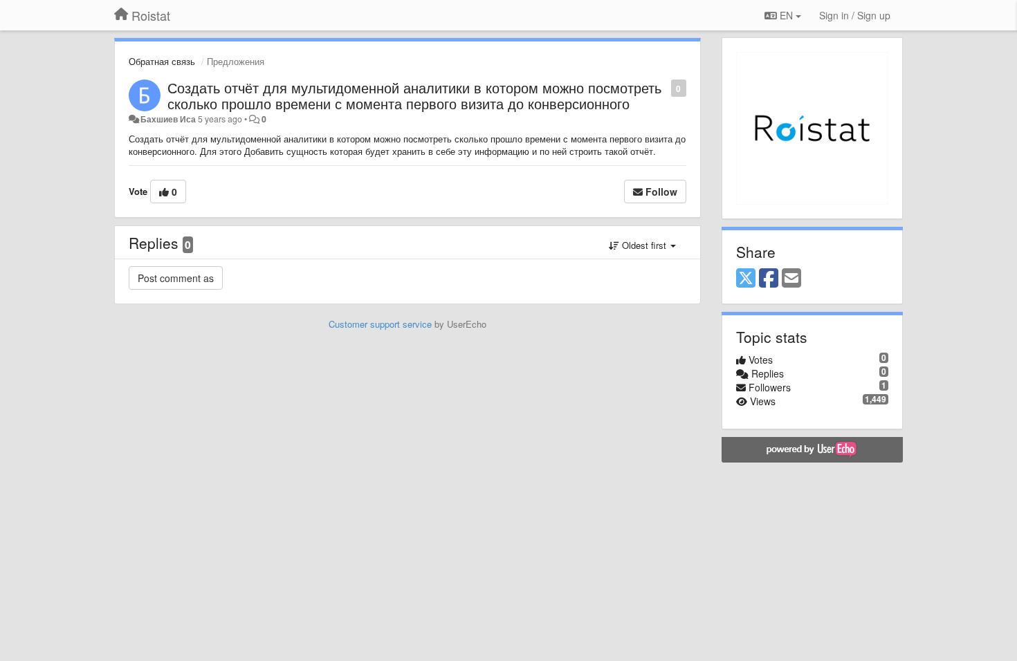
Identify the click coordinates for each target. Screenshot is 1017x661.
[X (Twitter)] (745, 278)
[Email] (791, 278)
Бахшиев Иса (168, 119)
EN (786, 15)
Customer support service (380, 323)
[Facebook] (768, 278)
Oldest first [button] (644, 245)
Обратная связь (162, 61)
